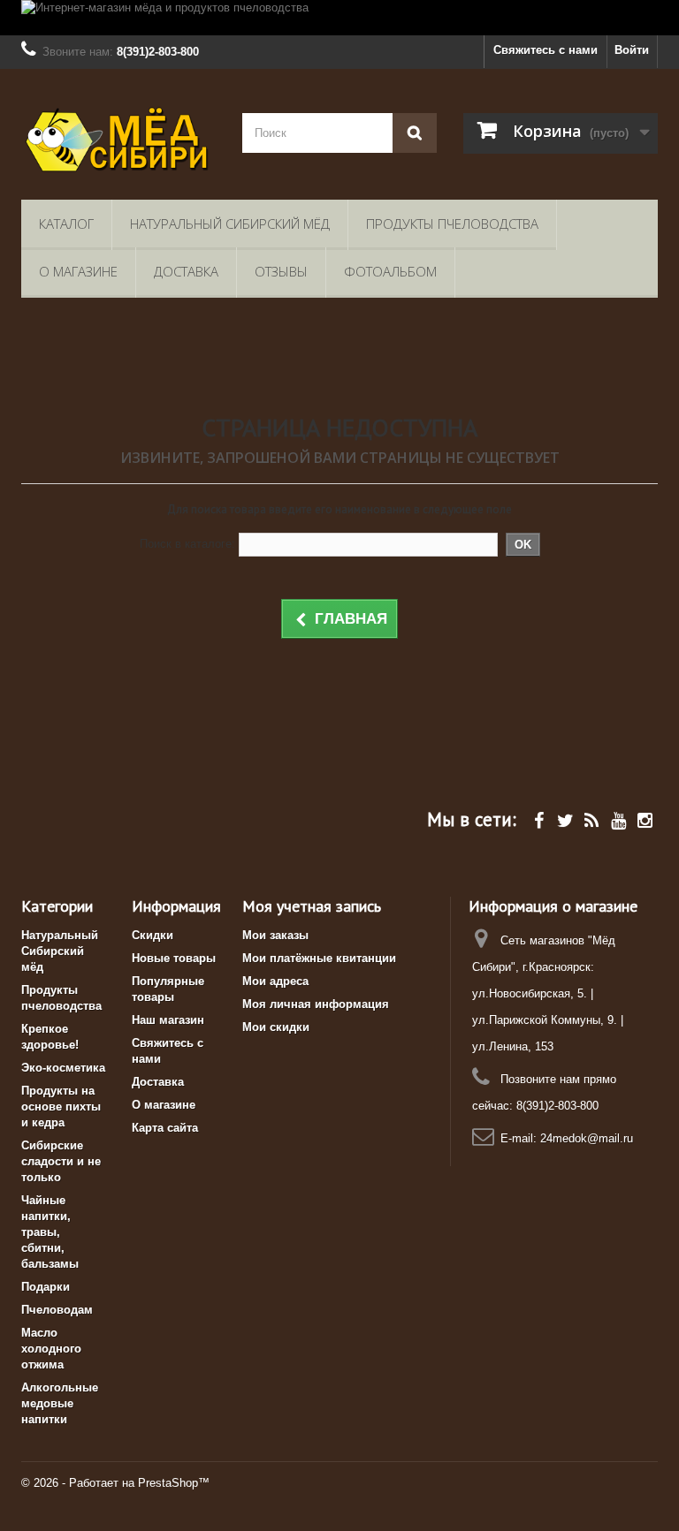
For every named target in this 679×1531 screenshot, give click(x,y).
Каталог (66, 223)
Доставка (186, 271)
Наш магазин (168, 1020)
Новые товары (174, 958)
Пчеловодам (57, 1309)
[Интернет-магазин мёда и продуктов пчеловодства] (339, 17)
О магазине (78, 271)
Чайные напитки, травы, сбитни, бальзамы (50, 1232)
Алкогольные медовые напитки (59, 1403)
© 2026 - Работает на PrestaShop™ (115, 1482)
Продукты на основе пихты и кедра (61, 1106)
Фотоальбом (390, 271)
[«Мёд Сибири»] (118, 141)
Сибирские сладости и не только (61, 1161)
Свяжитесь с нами (545, 50)
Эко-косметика (63, 1067)
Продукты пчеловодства (452, 223)
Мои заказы (275, 935)
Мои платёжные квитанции (319, 958)
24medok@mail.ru (586, 1138)
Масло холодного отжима (51, 1348)
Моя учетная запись (311, 906)
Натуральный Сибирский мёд (230, 223)
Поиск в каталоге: (187, 543)
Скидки (152, 935)
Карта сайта (165, 1127)
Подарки (45, 1286)
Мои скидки (275, 1027)
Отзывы (281, 271)
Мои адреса (275, 981)
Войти (631, 50)
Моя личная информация (315, 1004)
